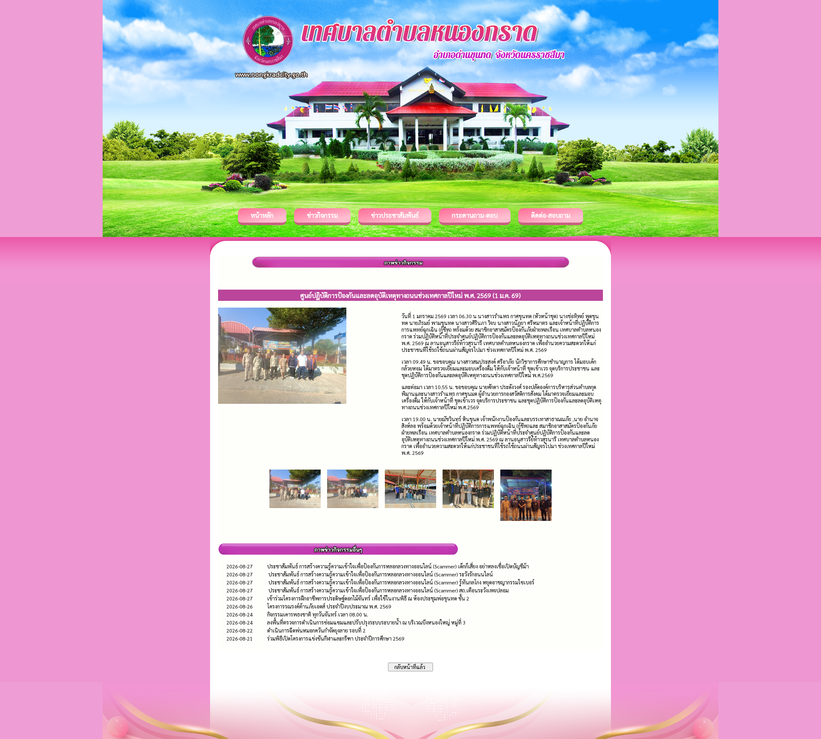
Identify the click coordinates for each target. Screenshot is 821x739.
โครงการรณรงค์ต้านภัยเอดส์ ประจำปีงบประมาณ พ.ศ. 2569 (329, 606)
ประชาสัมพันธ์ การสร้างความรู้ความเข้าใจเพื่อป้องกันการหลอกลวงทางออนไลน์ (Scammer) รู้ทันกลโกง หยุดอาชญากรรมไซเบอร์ (400, 582)
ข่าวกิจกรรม (322, 215)
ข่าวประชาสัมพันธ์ (395, 215)
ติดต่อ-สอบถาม (550, 215)
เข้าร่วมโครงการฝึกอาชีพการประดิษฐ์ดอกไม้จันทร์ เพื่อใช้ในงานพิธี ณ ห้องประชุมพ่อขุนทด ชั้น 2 (368, 598)
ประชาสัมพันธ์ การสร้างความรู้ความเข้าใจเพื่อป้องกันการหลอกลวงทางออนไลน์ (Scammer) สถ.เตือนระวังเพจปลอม (388, 590)
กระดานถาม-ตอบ (475, 215)
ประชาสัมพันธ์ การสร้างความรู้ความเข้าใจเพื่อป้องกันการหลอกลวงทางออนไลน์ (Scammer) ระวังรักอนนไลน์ (380, 574)
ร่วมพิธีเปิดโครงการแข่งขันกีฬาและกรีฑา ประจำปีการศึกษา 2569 (335, 638)
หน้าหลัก (262, 215)
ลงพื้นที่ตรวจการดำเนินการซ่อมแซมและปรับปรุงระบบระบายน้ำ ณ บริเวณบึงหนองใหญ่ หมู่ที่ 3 (366, 622)
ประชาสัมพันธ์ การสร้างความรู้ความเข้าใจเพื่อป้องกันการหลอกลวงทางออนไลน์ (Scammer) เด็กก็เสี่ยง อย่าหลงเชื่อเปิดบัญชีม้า (398, 566)
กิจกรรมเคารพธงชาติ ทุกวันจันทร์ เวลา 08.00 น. (317, 614)
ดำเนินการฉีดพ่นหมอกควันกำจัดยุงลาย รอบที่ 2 (316, 630)
